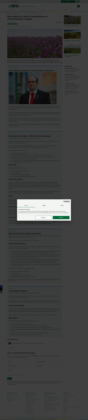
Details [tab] (44, 205)
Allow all (61, 217)
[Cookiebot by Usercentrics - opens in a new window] (64, 201)
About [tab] (62, 205)
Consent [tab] (26, 205)
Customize (43, 217)
